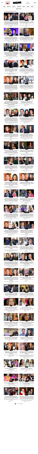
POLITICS (13, 6)
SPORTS (32, 6)
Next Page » (21, 403)
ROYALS (24, 6)
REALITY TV (9, 6)
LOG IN (35, 2)
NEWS (4, 6)
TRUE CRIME (19, 6)
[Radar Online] (17, 2)
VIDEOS (28, 6)
